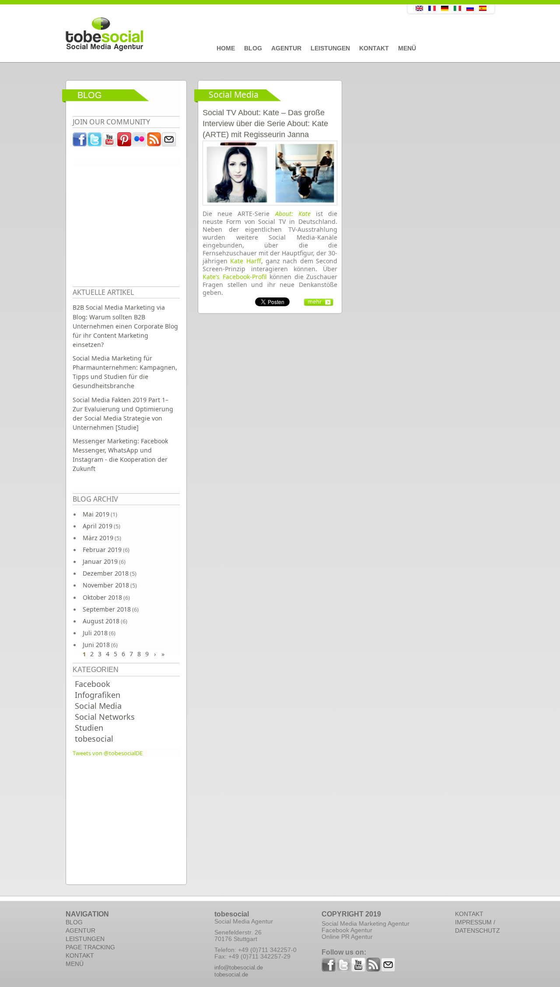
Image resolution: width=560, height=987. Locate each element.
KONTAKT (80, 955)
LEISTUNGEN (85, 938)
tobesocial (94, 738)
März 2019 (98, 538)
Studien (89, 727)
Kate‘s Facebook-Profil (235, 276)
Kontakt (374, 48)
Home (226, 48)
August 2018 (101, 621)
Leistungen (330, 48)
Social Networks (105, 716)
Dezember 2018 (106, 573)
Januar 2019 (100, 561)
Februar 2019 (102, 549)
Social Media (98, 705)
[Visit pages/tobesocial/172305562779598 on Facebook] (80, 141)
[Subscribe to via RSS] (154, 141)
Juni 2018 (96, 644)
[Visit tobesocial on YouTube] (109, 141)
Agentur (286, 48)
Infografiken (97, 695)
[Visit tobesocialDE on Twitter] (95, 141)
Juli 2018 (95, 633)
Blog (253, 48)
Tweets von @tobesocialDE (108, 753)
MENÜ (75, 963)
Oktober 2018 (102, 597)
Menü (407, 48)
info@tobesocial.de (238, 967)
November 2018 (106, 585)
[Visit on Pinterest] (124, 141)
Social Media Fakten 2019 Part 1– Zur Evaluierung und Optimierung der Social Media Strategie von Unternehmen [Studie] (123, 414)
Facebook (92, 684)
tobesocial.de (231, 974)
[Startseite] (217, 35)
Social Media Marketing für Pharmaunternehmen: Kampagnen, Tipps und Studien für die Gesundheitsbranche (125, 372)
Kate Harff (245, 261)
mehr (315, 301)
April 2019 (97, 526)
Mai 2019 (96, 514)
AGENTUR (80, 930)
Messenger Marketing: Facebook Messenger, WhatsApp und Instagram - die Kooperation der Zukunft (120, 455)
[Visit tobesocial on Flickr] (139, 141)
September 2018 (107, 609)
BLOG (74, 922)
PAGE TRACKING (90, 947)
